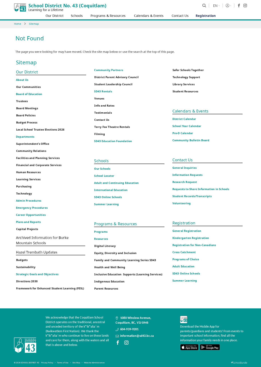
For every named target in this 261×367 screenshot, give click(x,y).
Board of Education (29, 94)
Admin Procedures (28, 201)
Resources (101, 239)
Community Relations (31, 151)
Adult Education (183, 266)
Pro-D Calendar (182, 133)
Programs (100, 232)
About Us (22, 80)
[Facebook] (239, 5)
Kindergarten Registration (190, 238)
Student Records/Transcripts (192, 196)
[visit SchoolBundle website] (239, 362)
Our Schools (102, 169)
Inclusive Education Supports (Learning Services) (128, 274)
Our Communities (28, 87)
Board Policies (26, 115)
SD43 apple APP (189, 347)
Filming (99, 134)
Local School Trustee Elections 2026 (40, 129)
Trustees (22, 101)
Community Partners (108, 70)
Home (17, 23)
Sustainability (26, 267)
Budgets (22, 260)
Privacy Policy (47, 362)
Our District (27, 71)
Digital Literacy (105, 246)
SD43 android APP (210, 347)
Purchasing (24, 186)
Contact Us (101, 120)
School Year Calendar (187, 126)
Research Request (184, 182)
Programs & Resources (115, 223)
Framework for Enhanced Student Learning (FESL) (50, 288)
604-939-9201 (129, 329)
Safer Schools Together (188, 70)
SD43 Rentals (103, 91)
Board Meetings (27, 108)
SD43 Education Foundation (113, 141)
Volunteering (182, 203)
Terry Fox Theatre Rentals (112, 127)
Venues (99, 98)
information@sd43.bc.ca (137, 336)
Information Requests (188, 175)
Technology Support (186, 77)
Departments (25, 137)
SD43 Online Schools (108, 197)
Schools (101, 160)
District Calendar (184, 119)
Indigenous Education (109, 281)
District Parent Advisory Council (116, 77)
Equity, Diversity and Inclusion (115, 253)
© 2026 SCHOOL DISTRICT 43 (26, 362)
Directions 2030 (27, 281)
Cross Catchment (184, 252)
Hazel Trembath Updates (36, 252)
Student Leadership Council (113, 84)
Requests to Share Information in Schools (200, 189)
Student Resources (185, 91)
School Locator (104, 176)
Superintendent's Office (32, 144)
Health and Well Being (110, 267)
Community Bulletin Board (191, 140)
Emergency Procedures (32, 208)
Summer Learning (106, 204)
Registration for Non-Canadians (194, 245)
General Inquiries (184, 168)
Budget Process (26, 122)
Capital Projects (27, 229)
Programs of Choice (185, 259)
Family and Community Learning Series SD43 (125, 260)
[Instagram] (245, 5)
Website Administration (94, 362)
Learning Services (28, 179)
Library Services (184, 84)
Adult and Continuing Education (116, 183)
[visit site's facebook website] (118, 343)
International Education (110, 190)
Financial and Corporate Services (38, 165)
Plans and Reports (28, 222)
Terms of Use (62, 362)
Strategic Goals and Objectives (37, 274)
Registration (183, 222)
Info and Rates (104, 105)
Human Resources (28, 172)
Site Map (76, 362)
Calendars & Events (190, 111)
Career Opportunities (31, 215)
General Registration (186, 231)
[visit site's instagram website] (126, 343)
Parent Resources (106, 288)
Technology (24, 193)
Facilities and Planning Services (38, 158)
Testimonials (103, 113)
